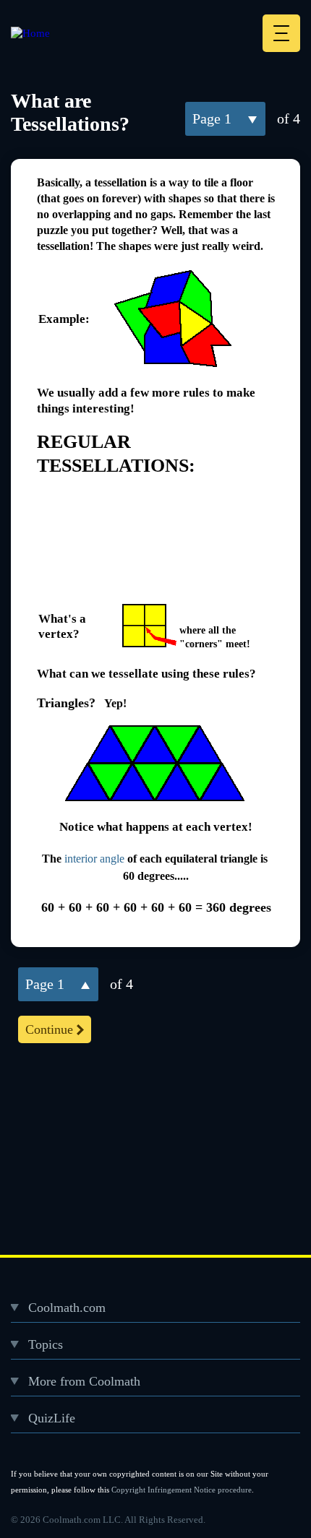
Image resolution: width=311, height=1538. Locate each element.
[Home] (30, 33)
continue (49, 1029)
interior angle (94, 858)
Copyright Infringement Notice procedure (181, 1489)
